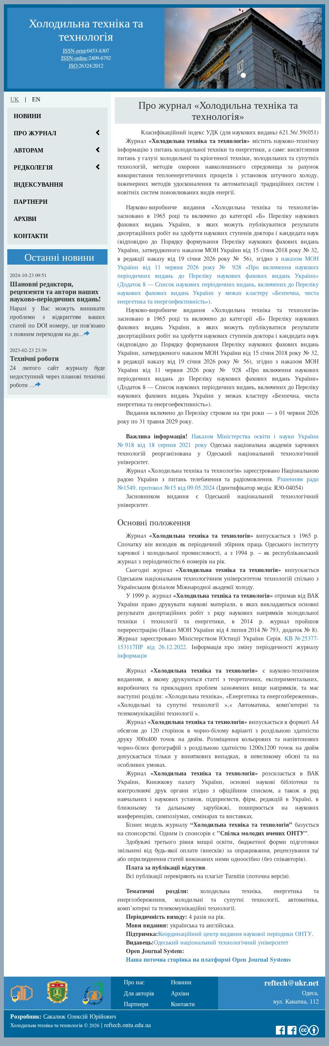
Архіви (25, 218)
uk (14, 99)
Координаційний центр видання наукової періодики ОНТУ (235, 934)
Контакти (31, 235)
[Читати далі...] (87, 334)
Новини (27, 115)
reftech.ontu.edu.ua (127, 1025)
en (36, 99)
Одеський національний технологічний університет (221, 942)
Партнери (31, 201)
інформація (132, 655)
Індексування (38, 184)
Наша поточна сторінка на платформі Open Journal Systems (208, 959)
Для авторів (139, 993)
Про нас (134, 982)
